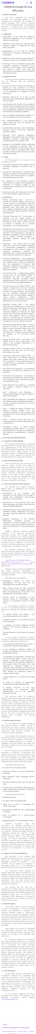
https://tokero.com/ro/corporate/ (21, 564)
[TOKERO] (7, 2)
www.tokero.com (15, 555)
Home (5, 1025)
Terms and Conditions (9, 1031)
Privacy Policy (22, 1031)
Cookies (31, 1031)
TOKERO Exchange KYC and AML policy (16, 1027)
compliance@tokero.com (9, 999)
